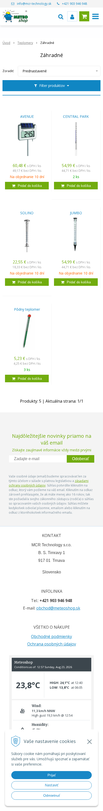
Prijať (52, 775)
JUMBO (76, 213)
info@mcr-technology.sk (34, 4)
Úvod (6, 43)
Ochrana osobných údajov (51, 644)
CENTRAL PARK (76, 117)
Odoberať (80, 459)
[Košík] (84, 16)
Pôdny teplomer (27, 309)
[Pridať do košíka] (27, 185)
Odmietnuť (51, 795)
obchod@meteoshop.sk (58, 608)
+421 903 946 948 (74, 4)
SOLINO (27, 213)
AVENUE (27, 117)
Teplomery (25, 43)
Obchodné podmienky (51, 636)
